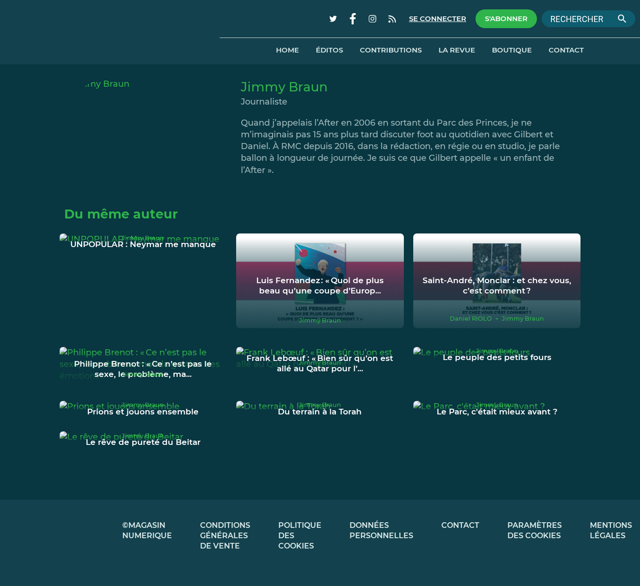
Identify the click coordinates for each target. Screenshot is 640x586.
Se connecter (437, 19)
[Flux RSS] (392, 18)
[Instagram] (372, 18)
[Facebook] (352, 18)
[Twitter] (333, 18)
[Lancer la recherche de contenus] (622, 19)
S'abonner (506, 19)
